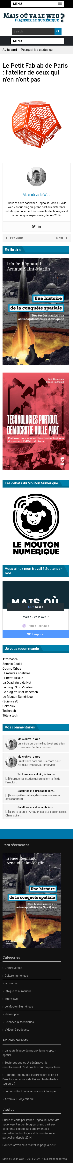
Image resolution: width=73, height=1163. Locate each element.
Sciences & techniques (19, 1022)
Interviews (11, 998)
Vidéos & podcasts (17, 1029)
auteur (51, 1145)
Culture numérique (16, 975)
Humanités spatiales (17, 673)
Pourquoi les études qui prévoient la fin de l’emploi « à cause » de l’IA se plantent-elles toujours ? (30, 1079)
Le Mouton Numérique (18, 697)
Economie (11, 983)
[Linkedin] (39, 227)
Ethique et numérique (18, 991)
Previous (17, 238)
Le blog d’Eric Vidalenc (18, 687)
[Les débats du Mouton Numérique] (36, 557)
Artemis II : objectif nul (19, 1099)
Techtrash (9, 711)
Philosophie (12, 1014)
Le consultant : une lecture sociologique (30, 1091)
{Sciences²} (10, 701)
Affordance (10, 659)
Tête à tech (10, 715)
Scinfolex (9, 706)
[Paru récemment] (32, 947)
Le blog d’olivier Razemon (20, 692)
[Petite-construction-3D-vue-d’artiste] (37, 160)
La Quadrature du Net (17, 682)
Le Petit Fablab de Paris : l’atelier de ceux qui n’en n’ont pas (35, 72)
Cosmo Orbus (12, 668)
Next (59, 238)
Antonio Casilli (12, 664)
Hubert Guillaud (13, 678)
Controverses (13, 968)
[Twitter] (34, 227)
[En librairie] (36, 364)
